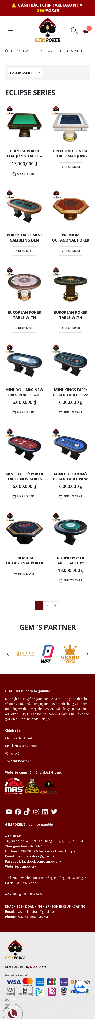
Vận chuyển (13, 753)
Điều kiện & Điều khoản (21, 746)
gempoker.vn (29, 866)
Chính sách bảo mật (19, 738)
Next (55, 605)
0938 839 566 (28, 851)
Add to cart (26, 174)
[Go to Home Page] (6, 50)
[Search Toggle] (74, 30)
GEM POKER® (14, 967)
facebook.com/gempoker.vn (42, 861)
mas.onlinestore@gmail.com (36, 856)
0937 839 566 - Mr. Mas (33, 917)
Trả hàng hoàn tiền (18, 761)
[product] (24, 125)
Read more (73, 167)
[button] (7, 654)
